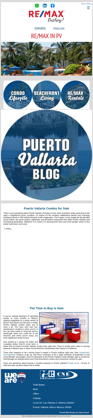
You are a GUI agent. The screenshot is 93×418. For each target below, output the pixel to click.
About (47, 21)
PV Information (46, 16)
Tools (46, 11)
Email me (72, 363)
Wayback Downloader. (63, 416)
